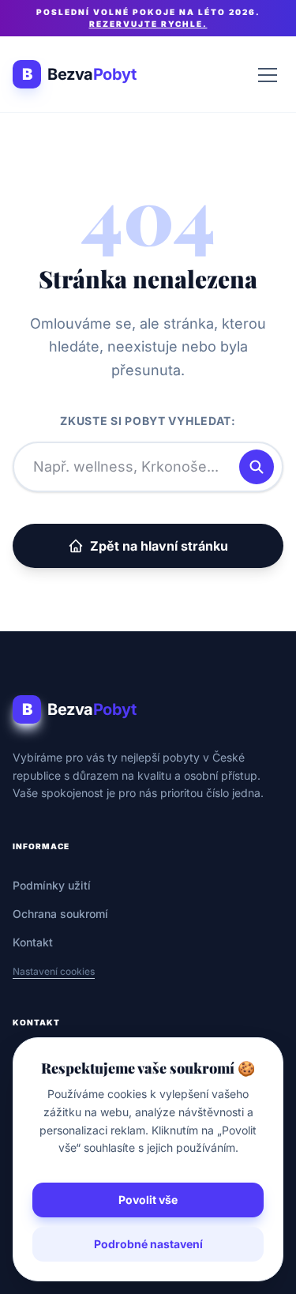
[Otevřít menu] (267, 74)
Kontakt (33, 942)
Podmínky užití (52, 885)
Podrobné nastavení (148, 1244)
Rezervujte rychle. (148, 23)
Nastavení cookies (54, 971)
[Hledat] (256, 467)
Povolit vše (148, 1199)
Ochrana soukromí (60, 913)
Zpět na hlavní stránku (159, 546)
